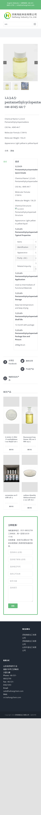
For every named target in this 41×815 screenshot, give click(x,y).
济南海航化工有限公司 (22, 715)
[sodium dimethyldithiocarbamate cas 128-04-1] (30, 473)
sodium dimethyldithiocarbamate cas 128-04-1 (29, 497)
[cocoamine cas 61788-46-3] (11, 473)
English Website (13, 3)
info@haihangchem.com (25, 5)
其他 (12, 150)
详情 (12, 450)
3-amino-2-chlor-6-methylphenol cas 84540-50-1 (11, 439)
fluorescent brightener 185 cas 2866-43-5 (29, 439)
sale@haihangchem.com (13, 691)
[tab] (7, 161)
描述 (5, 161)
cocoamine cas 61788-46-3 (11, 496)
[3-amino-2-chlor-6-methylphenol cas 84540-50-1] (11, 415)
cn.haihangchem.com (12, 697)
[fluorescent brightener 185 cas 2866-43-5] (30, 415)
